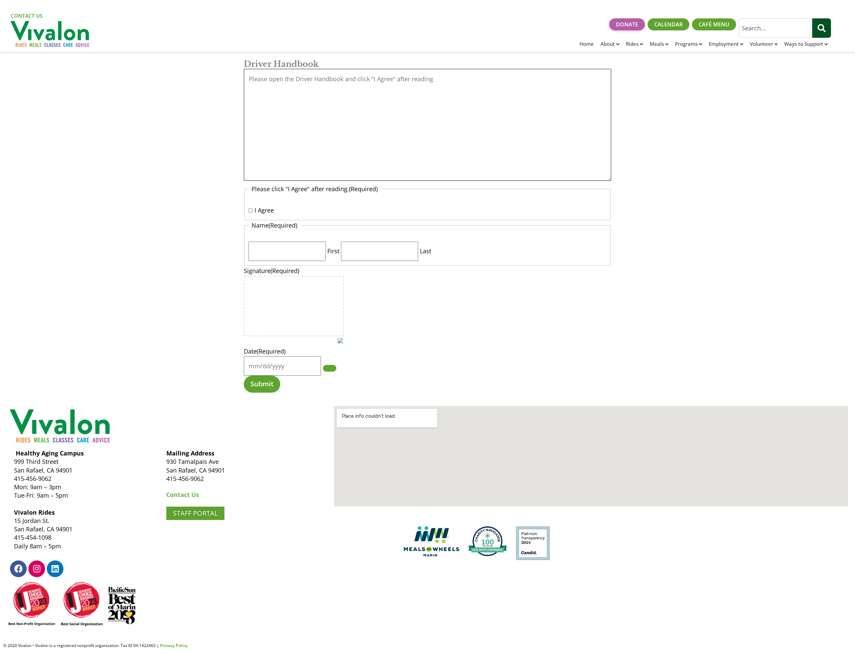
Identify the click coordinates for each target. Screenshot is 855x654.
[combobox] (775, 28)
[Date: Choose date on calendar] (330, 368)
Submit (262, 383)
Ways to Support (803, 43)
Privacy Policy (174, 645)
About (608, 43)
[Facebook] (18, 568)
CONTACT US (26, 15)
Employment (724, 43)
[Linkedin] (55, 568)
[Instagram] (36, 568)
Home (586, 43)
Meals (657, 43)
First (333, 251)
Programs (686, 43)
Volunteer (761, 43)
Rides (632, 43)
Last (425, 251)
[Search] (821, 28)
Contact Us (182, 495)
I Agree (264, 210)
